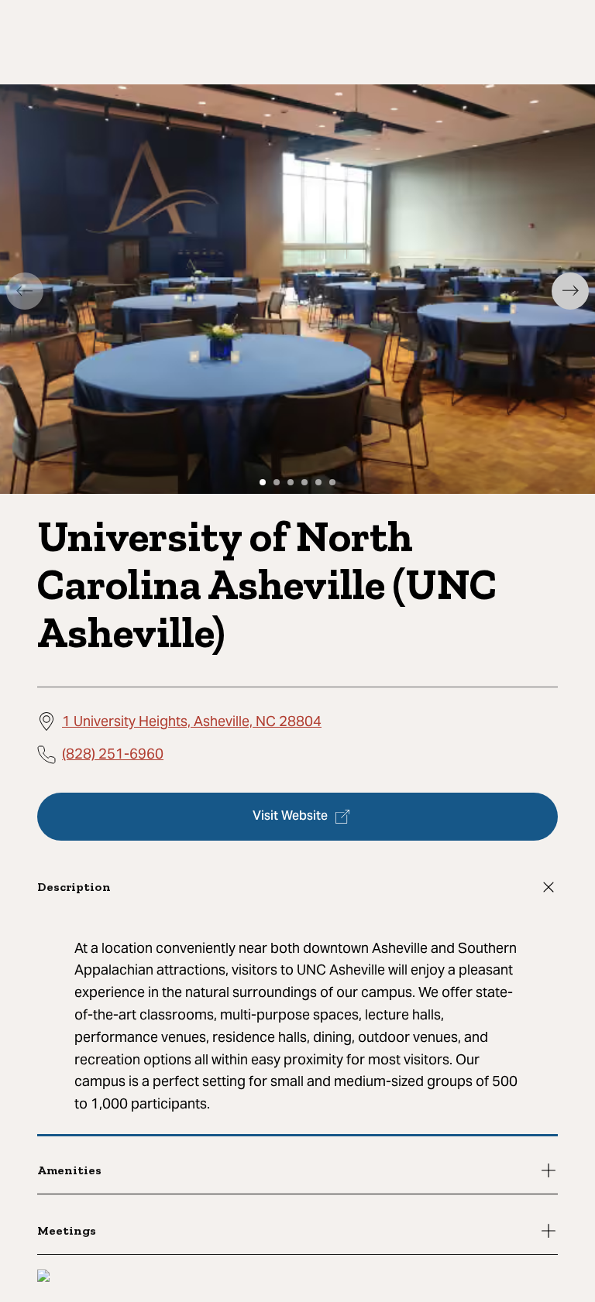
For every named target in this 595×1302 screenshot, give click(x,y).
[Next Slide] (570, 291)
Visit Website (290, 816)
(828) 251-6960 (112, 753)
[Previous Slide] (24, 291)
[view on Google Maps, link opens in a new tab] (43, 1277)
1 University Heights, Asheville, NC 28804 (192, 721)
